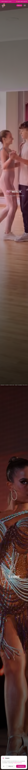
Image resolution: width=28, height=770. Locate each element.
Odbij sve (10, 766)
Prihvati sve (21, 766)
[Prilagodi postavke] (3, 766)
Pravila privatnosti (17, 762)
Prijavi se (19, 5)
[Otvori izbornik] (25, 5)
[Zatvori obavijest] (26, 1)
